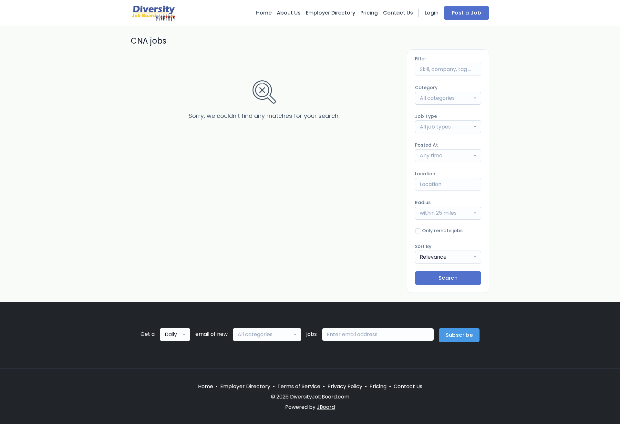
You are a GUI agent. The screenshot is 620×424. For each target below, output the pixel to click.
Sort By (423, 246)
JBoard (326, 407)
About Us (289, 12)
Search (448, 278)
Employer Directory (330, 12)
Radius (423, 202)
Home (264, 12)
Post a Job (466, 12)
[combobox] (448, 98)
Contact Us (398, 12)
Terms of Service (298, 386)
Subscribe (459, 335)
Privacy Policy (344, 386)
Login (432, 12)
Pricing (369, 12)
